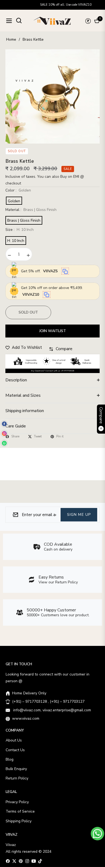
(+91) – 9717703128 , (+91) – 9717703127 (48, 701)
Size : (19, 229)
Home (11, 39)
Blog (9, 759)
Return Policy (17, 778)
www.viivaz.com (25, 718)
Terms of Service (20, 811)
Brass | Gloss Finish (23, 220)
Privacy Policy (17, 802)
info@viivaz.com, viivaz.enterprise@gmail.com (51, 710)
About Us (14, 740)
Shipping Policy (19, 821)
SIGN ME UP (79, 514)
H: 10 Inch (15, 240)
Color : (18, 190)
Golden (14, 201)
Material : (31, 209)
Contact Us (15, 750)
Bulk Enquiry (16, 768)
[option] (52, 96)
